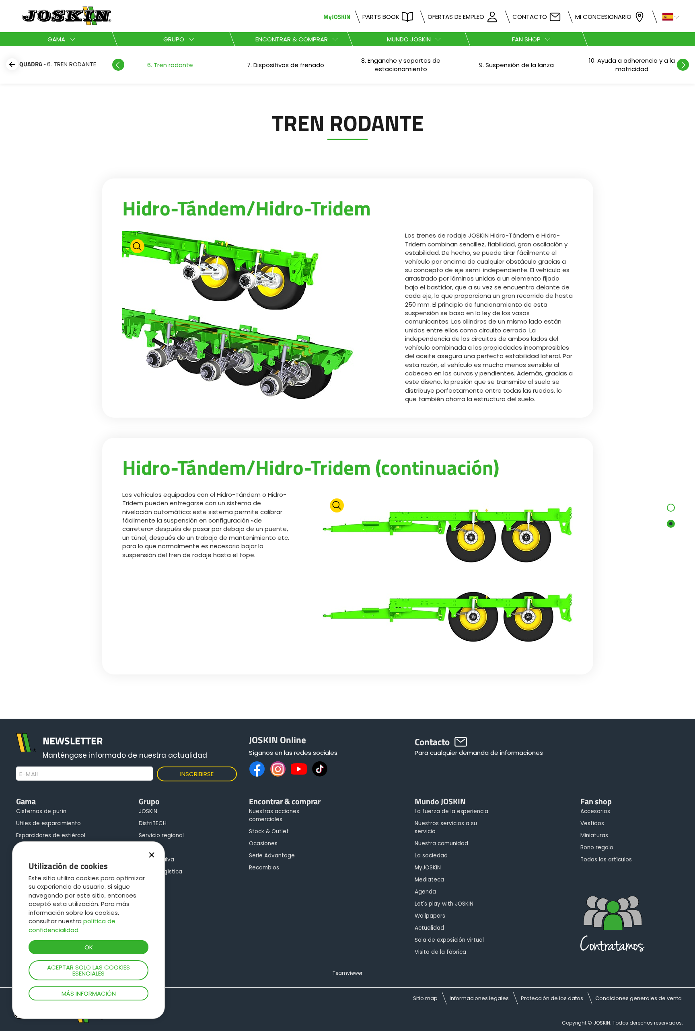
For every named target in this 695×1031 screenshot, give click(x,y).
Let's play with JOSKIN (444, 904)
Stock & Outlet (269, 831)
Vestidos (592, 823)
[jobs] (612, 926)
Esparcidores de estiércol (50, 835)
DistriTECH (153, 823)
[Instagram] (278, 769)
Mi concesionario (603, 16)
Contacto (529, 16)
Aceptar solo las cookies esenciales (88, 970)
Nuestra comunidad (441, 843)
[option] (170, 65)
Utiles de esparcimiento (48, 823)
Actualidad (429, 928)
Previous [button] (118, 65)
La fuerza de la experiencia (451, 811)
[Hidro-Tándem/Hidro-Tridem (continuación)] (447, 575)
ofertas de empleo (456, 16)
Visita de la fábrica (440, 952)
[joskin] (65, 23)
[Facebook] (257, 769)
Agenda (425, 892)
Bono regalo (596, 847)
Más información (89, 993)
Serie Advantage (272, 855)
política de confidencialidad (72, 925)
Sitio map (425, 998)
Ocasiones (263, 843)
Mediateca (429, 879)
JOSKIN (148, 811)
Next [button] (683, 65)
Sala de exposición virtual (449, 940)
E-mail (29, 774)
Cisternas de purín (41, 811)
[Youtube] (299, 769)
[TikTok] (320, 769)
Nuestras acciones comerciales (274, 815)
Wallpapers (430, 916)
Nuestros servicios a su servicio (446, 827)
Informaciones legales (479, 998)
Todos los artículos (606, 859)
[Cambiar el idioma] (667, 16)
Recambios (264, 867)
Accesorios (595, 811)
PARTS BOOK (380, 16)
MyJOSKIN (336, 16)
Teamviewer (347, 973)
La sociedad (431, 855)
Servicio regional (161, 835)
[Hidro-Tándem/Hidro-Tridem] (248, 316)
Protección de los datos (552, 998)
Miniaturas (594, 835)
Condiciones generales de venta (638, 998)
